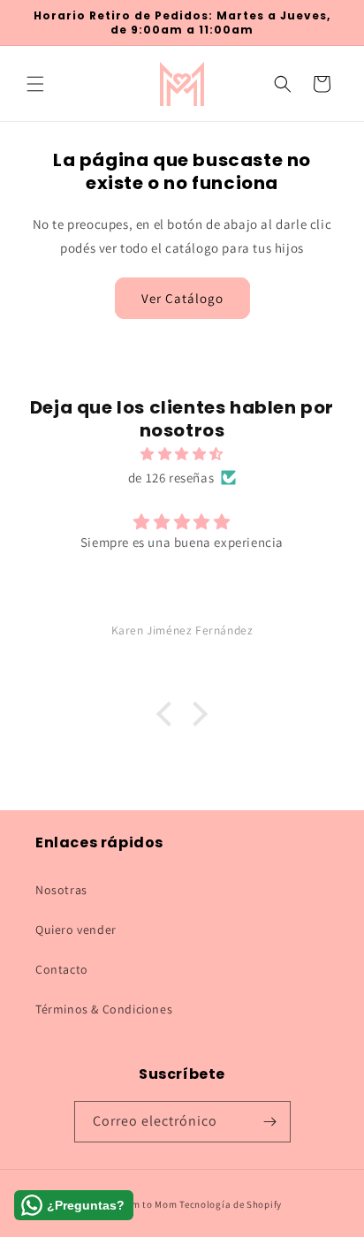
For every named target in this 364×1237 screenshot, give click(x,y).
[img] (182, 454)
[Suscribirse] (270, 1121)
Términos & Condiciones (103, 1009)
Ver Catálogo (182, 298)
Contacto (61, 969)
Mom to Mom (149, 1204)
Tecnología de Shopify (230, 1204)
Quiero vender (76, 929)
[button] (35, 84)
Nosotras (61, 890)
